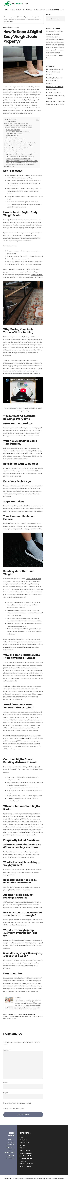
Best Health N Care (15, 4)
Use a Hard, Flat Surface (14, 129)
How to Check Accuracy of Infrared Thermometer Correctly (54, 71)
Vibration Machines (26, 1164)
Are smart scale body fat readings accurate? (19, 158)
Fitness (22, 1145)
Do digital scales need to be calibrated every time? (21, 156)
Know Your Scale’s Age (13, 135)
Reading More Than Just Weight (14, 141)
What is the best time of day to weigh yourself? (20, 154)
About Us (11, 1139)
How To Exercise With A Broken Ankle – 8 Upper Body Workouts (55, 95)
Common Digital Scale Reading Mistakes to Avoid (19, 147)
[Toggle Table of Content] (36, 119)
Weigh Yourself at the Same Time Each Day (18, 131)
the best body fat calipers (29, 644)
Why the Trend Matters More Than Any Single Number (20, 143)
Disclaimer (10, 1150)
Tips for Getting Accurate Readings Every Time (18, 127)
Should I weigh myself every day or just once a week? (21, 164)
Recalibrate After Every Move (15, 133)
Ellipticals (23, 1140)
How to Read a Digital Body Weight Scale (16, 123)
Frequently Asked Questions (13, 151)
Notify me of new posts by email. (14, 1108)
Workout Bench (25, 1166)
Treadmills (23, 1161)
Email (5, 1093)
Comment (6, 1050)
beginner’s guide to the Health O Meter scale (26, 832)
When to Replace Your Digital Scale (15, 149)
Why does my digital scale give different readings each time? (23, 153)
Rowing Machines (26, 1158)
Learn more (9, 21)
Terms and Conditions (51, 1178)
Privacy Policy (9, 1152)
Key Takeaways (12, 121)
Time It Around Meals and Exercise (17, 139)
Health (22, 1148)
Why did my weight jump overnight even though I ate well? (23, 162)
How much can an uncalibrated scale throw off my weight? (23, 160)
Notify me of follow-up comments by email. (18, 1103)
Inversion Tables (25, 1156)
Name (5, 1082)
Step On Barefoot (12, 137)
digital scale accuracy (20, 1016)
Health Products (26, 1153)
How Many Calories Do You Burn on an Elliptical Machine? (54, 80)
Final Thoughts (10, 166)
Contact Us (10, 1147)
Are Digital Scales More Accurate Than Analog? (18, 145)
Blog (13, 1014)
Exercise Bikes (24, 1142)
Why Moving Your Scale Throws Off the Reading (18, 125)
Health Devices (25, 1150)
